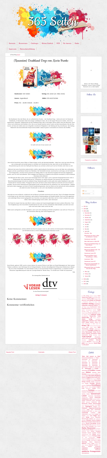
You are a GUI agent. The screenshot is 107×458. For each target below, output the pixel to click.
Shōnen (94, 434)
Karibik (99, 406)
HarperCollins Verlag (95, 316)
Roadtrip (84, 429)
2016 (85, 283)
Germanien (90, 395)
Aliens (99, 372)
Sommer (84, 435)
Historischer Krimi (95, 402)
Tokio (86, 437)
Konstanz (83, 409)
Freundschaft (90, 392)
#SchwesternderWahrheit (87, 357)
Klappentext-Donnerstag (94, 408)
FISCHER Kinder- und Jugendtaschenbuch (91, 311)
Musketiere (89, 421)
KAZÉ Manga (85, 322)
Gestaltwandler (85, 397)
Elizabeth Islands (88, 386)
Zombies (96, 445)
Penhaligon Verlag (93, 330)
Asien (99, 374)
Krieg (88, 409)
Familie (94, 388)
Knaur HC (98, 323)
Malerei (83, 417)
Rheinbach (98, 428)
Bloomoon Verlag (86, 300)
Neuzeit (88, 423)
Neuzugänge (93, 423)
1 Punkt (96, 358)
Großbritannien (85, 399)
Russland (96, 429)
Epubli (98, 310)
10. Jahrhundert (93, 359)
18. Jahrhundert (93, 365)
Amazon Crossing (93, 295)
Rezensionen (23, 43)
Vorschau (84, 442)
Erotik (83, 388)
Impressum (12, 49)
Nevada (98, 423)
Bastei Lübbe (90, 298)
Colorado (92, 380)
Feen (96, 390)
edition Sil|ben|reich (89, 343)
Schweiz (89, 432)
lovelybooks (97, 446)
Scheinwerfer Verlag (87, 334)
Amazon (44, 295)
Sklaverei (98, 434)
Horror (83, 405)
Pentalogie (91, 426)
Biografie (84, 377)
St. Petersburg (89, 435)
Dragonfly (84, 308)
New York (89, 424)
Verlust (98, 440)
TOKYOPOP (87, 337)
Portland (98, 426)
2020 (85, 208)
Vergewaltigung (94, 440)
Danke (77, 43)
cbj (87, 341)
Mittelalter (88, 420)
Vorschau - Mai (88, 233)
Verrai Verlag (97, 338)
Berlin (87, 375)
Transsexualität (92, 437)
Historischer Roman (87, 403)
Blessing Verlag (97, 298)
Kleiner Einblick (47, 43)
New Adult (84, 424)
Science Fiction (96, 432)
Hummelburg (98, 319)
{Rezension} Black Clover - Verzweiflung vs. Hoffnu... (91, 256)
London (96, 414)
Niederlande (94, 424)
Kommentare (87, 193)
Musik (86, 421)
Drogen (86, 383)
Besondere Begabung (94, 375)
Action (83, 372)
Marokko (92, 417)
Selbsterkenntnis (85, 434)
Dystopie (92, 383)
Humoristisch (92, 405)
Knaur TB (85, 325)
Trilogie (98, 437)
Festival (99, 390)
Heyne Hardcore (96, 317)
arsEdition (91, 340)
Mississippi (84, 420)
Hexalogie (98, 400)
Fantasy (91, 390)
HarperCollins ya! (87, 317)
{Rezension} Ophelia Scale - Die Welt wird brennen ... (92, 250)
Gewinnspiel (97, 397)
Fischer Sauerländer (92, 312)
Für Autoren (67, 43)
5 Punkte (98, 370)
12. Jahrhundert (92, 360)
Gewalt (91, 397)
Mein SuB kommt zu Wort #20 (91, 241)
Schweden (84, 432)
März (86, 271)
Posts (85, 191)
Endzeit (94, 386)
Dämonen (98, 383)
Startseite (12, 43)
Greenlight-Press (85, 316)
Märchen (98, 421)
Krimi (92, 409)
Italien (99, 405)
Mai (86, 229)
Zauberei (86, 445)
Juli (86, 224)
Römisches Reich (85, 431)
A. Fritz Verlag (85, 295)
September (87, 219)
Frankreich (84, 391)
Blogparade (84, 378)
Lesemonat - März (88, 259)
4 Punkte (91, 370)
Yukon (83, 445)
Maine (99, 415)
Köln (91, 411)
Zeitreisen (91, 445)
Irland (96, 405)
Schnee (92, 431)
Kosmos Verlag (93, 325)
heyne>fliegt (97, 343)
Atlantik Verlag (94, 297)
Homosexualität (96, 403)
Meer (95, 418)
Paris (87, 426)
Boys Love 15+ (94, 378)
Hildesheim (88, 402)
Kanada (95, 406)
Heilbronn (98, 399)
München (83, 423)
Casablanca (84, 380)
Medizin (91, 418)
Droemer (88, 308)
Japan (83, 406)
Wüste (92, 443)
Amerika (84, 374)
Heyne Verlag (87, 319)
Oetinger (91, 328)
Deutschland (97, 380)
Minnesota (98, 418)
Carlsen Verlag (88, 304)
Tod (82, 437)
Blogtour (88, 378)
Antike (96, 374)
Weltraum (84, 443)
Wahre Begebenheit (95, 442)
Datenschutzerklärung (27, 49)
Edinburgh (88, 385)
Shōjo (90, 434)
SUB (58, 43)
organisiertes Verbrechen (91, 449)
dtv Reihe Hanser (94, 341)
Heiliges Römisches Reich (88, 400)
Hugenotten (87, 405)
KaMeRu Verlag (94, 322)
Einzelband (96, 385)
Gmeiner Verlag (87, 314)
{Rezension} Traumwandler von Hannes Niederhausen (91, 264)
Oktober (87, 217)
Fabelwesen (88, 388)
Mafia (91, 415)
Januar (86, 276)
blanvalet (98, 340)
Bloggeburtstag (90, 377)
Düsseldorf (84, 385)
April (86, 231)
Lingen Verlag (93, 327)
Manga (87, 417)
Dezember (87, 213)
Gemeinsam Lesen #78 (90, 253)
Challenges (34, 43)
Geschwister (97, 396)
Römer (99, 429)
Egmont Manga (97, 308)
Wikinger (89, 443)
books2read (84, 341)
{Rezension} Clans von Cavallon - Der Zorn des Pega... (92, 268)
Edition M (92, 308)
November (87, 215)
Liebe (99, 412)
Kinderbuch (84, 408)
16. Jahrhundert (93, 363)
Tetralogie (94, 435)
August (87, 222)
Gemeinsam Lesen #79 (90, 247)
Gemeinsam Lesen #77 (90, 261)
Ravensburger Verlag (90, 332)
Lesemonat (85, 412)
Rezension (91, 428)
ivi (82, 344)
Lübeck (87, 415)
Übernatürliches (85, 453)
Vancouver (84, 440)
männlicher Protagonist (91, 448)
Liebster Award (91, 414)
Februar (87, 273)
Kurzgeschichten (85, 411)
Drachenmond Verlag (95, 306)
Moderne (98, 420)
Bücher (98, 378)
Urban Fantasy (91, 438)
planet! (87, 344)
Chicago (88, 380)
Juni (86, 226)
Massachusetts (85, 418)
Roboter (88, 429)
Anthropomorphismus (91, 374)
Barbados (84, 375)
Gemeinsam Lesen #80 (90, 239)
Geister (88, 393)
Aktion (88, 372)
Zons (99, 445)
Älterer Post (72, 352)
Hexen (83, 402)
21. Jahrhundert (86, 368)
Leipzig (99, 411)
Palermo (83, 426)
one (84, 344)
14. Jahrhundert (93, 362)
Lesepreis (93, 412)
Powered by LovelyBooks (91, 160)
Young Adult (98, 443)
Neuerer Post (10, 352)
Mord (83, 421)
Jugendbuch (88, 406)
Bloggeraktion (97, 377)
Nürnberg (98, 424)
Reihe (84, 428)
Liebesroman (85, 414)
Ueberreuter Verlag (89, 338)
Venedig (88, 440)
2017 (85, 281)
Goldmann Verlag (95, 314)
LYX (87, 327)
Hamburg (94, 399)
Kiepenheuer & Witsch (90, 323)
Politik (95, 426)
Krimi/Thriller (97, 409)
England (98, 386)
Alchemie (94, 372)
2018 (85, 279)
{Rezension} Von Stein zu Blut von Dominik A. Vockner (91, 236)
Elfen (83, 386)
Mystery (94, 421)
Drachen (88, 381)
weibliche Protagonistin (91, 451)
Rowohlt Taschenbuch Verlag (93, 333)
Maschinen (97, 417)
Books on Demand (95, 300)
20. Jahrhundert (96, 366)
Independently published (88, 320)
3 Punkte (95, 368)
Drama (92, 381)
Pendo (86, 330)
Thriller (98, 435)
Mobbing (94, 420)
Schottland (98, 431)
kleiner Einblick (87, 446)
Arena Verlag (88, 297)
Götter (90, 399)
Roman (92, 429)
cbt (90, 341)
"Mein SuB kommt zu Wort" (91, 356)
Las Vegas (95, 411)
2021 (85, 206)
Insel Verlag (97, 320)
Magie (95, 415)
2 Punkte (90, 367)
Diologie (84, 381)
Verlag (37, 295)
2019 (85, 211)
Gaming (83, 393)
